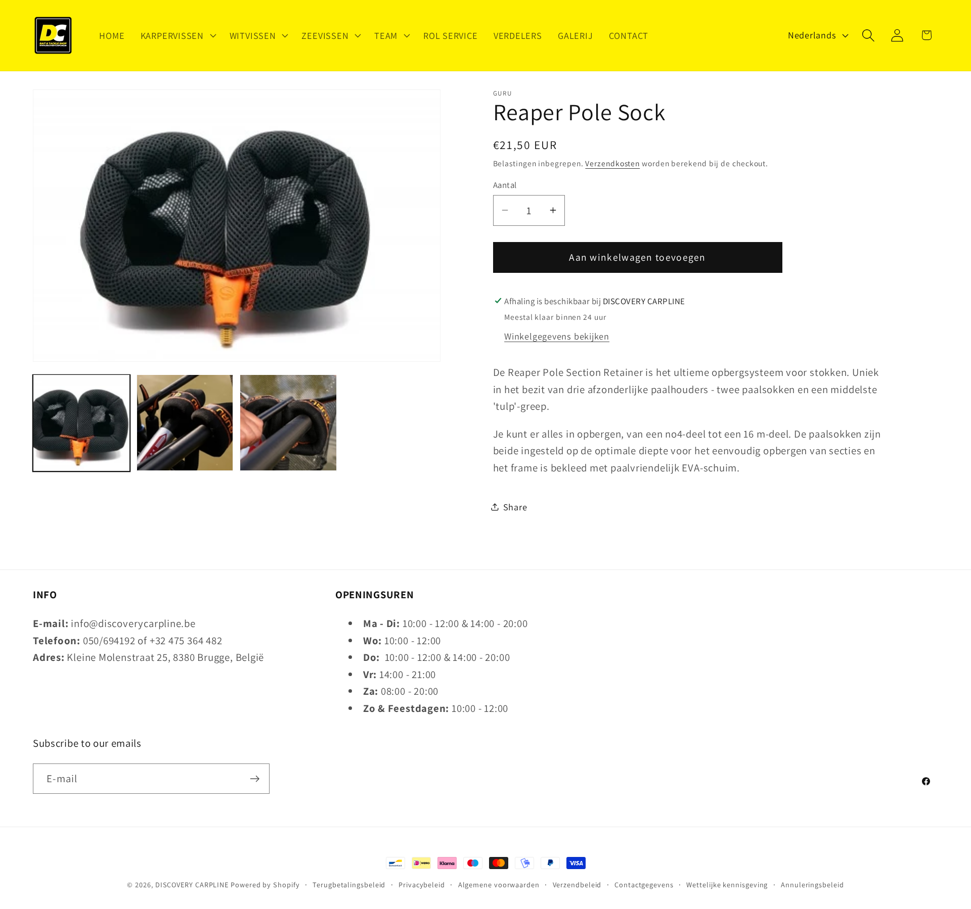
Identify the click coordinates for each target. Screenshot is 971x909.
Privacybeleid (422, 884)
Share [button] (515, 506)
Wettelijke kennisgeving (727, 884)
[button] (177, 35)
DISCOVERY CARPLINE (192, 884)
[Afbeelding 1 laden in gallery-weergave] (81, 422)
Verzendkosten (612, 163)
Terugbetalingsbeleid (349, 884)
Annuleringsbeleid (812, 884)
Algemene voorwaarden (499, 884)
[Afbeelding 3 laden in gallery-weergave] (288, 422)
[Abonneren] (254, 778)
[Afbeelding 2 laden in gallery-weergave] (185, 422)
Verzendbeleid (577, 884)
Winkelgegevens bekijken (556, 336)
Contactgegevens (644, 884)
